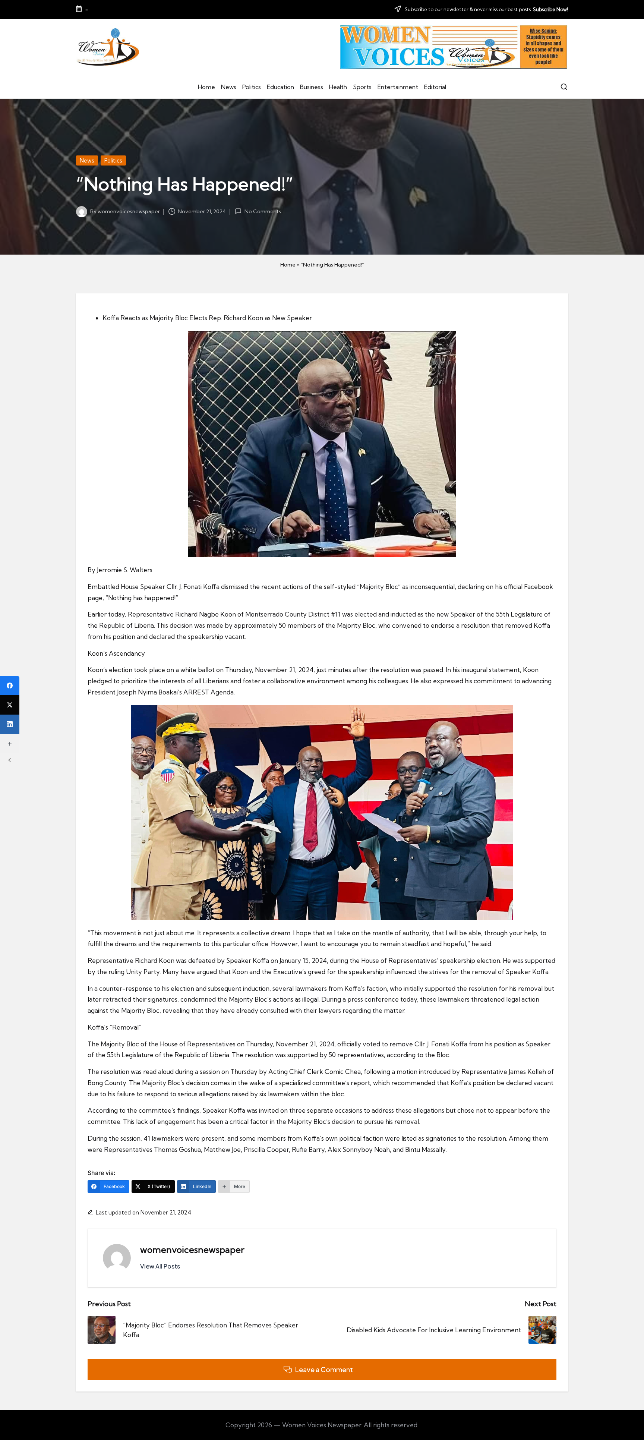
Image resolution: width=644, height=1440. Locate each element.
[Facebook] (9, 685)
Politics (113, 160)
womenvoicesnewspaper (192, 1249)
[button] (160, 1266)
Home (288, 264)
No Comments (262, 211)
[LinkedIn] (9, 724)
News (87, 160)
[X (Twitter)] (9, 705)
